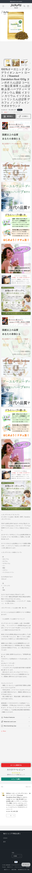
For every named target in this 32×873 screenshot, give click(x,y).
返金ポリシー (10, 867)
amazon (5, 838)
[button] (3, 6)
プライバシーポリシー (19, 867)
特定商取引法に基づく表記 (23, 869)
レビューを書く (16, 779)
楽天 (4, 842)
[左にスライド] (2, 63)
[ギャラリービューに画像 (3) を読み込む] (24, 62)
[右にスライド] (30, 63)
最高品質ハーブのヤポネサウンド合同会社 (15, 865)
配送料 (5, 112)
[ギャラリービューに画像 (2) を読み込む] (16, 62)
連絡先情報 (14, 869)
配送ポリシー (7, 869)
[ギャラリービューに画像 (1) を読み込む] (7, 62)
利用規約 (28, 867)
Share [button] (4, 731)
